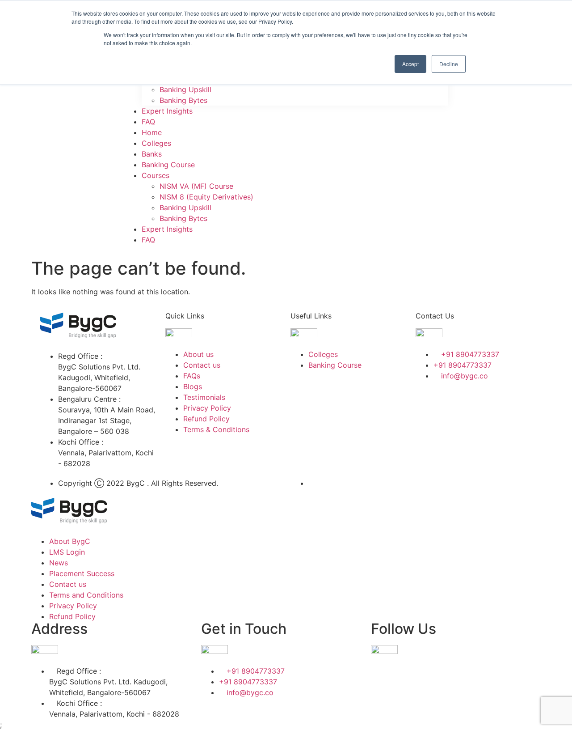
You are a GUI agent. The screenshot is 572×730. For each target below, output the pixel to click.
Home (152, 132)
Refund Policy (72, 616)
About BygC (69, 541)
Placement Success (81, 573)
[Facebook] (427, 401)
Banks (152, 153)
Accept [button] (410, 64)
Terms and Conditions (86, 594)
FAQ (148, 121)
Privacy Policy (73, 605)
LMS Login (67, 552)
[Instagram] (500, 401)
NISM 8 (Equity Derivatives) (206, 196)
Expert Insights (167, 110)
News (58, 562)
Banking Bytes (183, 100)
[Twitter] (451, 401)
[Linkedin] (476, 401)
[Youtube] (427, 426)
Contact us (67, 584)
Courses (155, 175)
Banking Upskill (185, 89)
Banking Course (168, 164)
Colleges (156, 143)
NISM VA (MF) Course (196, 186)
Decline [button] (448, 64)
